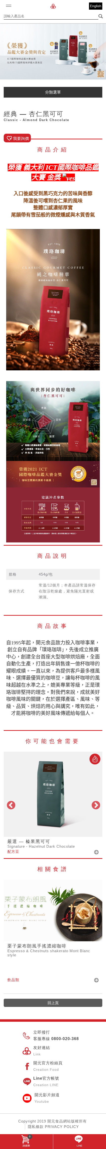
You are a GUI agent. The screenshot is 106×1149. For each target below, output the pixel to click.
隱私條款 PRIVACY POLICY (53, 1126)
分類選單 (53, 92)
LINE (79, 1145)
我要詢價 (21, 138)
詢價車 (27, 1141)
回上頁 (53, 1003)
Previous (10, 804)
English (95, 6)
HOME (53, 6)
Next (95, 804)
